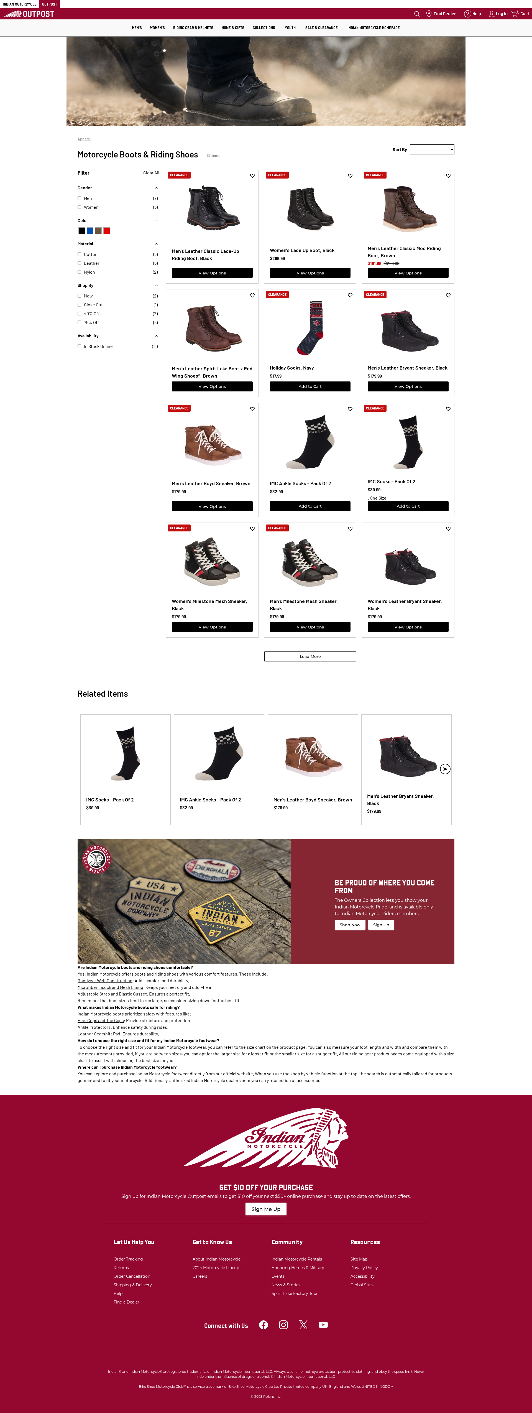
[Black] (81, 230)
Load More (310, 656)
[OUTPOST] (29, 14)
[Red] (106, 230)
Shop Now (350, 924)
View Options (212, 273)
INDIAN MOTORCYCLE (20, 4)
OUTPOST (49, 4)
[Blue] (90, 230)
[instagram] (283, 1327)
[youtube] (323, 1327)
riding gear (362, 1053)
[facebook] (263, 1327)
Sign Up (381, 924)
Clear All (151, 172)
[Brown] (98, 230)
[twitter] (303, 1327)
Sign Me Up (266, 1209)
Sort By (400, 149)
